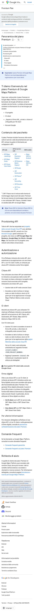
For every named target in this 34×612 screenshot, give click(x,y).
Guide (27, 32)
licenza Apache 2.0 (25, 487)
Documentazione (8, 32)
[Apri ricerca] (25, 2)
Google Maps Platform (23, 30)
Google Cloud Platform (8, 592)
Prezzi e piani (6, 529)
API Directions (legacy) (18, 156)
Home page (5, 30)
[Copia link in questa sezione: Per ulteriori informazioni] (25, 416)
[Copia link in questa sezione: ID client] (10, 306)
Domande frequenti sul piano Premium (18, 449)
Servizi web (5, 553)
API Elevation (18, 184)
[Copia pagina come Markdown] (18, 39)
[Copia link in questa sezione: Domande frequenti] (24, 434)
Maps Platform (19, 2)
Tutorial (4, 526)
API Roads (18, 168)
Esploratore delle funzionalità (10, 532)
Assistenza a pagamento (9, 567)
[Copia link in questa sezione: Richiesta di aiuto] (21, 456)
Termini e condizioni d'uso (9, 570)
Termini (4, 603)
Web (3, 550)
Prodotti (12, 30)
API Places (18, 176)
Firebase (4, 589)
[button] (17, 367)
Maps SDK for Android (28, 156)
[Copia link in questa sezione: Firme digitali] (14, 374)
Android (4, 544)
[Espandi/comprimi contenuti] (15, 45)
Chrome (4, 586)
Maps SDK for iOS (28, 163)
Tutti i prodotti (6, 595)
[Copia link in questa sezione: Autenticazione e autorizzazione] (18, 253)
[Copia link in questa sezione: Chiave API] (13, 271)
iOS (3, 547)
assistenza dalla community (10, 564)
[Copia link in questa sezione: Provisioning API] (20, 222)
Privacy (10, 603)
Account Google (7, 234)
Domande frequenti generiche (15, 445)
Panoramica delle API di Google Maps (13, 535)
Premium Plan (7, 8)
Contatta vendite (7, 561)
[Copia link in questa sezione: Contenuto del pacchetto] (29, 133)
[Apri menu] (3, 2)
